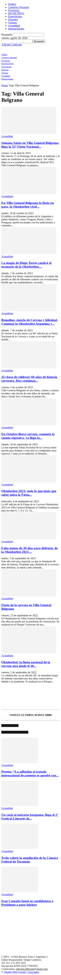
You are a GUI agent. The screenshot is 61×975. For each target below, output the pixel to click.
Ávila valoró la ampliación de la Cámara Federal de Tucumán (29, 859)
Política (12, 4)
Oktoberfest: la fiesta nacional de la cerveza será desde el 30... (25, 664)
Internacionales (16, 28)
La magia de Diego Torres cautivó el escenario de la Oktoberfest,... (26, 264)
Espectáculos (15, 16)
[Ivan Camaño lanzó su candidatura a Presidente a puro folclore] (19, 891)
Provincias (13, 10)
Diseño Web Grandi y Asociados (21, 972)
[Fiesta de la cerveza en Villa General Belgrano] (28, 595)
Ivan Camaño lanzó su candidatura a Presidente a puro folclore (27, 902)
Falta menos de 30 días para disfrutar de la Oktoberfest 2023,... (29, 550)
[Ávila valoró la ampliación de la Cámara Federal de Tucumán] (19, 848)
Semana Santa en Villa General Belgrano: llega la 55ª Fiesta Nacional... (30, 144)
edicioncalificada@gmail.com (32, 969)
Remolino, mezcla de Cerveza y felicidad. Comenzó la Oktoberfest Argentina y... (29, 322)
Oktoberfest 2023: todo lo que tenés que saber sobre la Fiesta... (28, 493)
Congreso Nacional (18, 7)
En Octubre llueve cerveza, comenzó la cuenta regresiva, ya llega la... (28, 436)
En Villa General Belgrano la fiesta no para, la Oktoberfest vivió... (27, 204)
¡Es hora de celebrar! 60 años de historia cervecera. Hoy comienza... (29, 378)
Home (4, 85)
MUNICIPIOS (16, 13)
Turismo (12, 22)
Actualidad (14, 25)
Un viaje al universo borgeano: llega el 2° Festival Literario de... (29, 816)
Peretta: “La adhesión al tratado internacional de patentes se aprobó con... (30, 773)
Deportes (13, 19)
